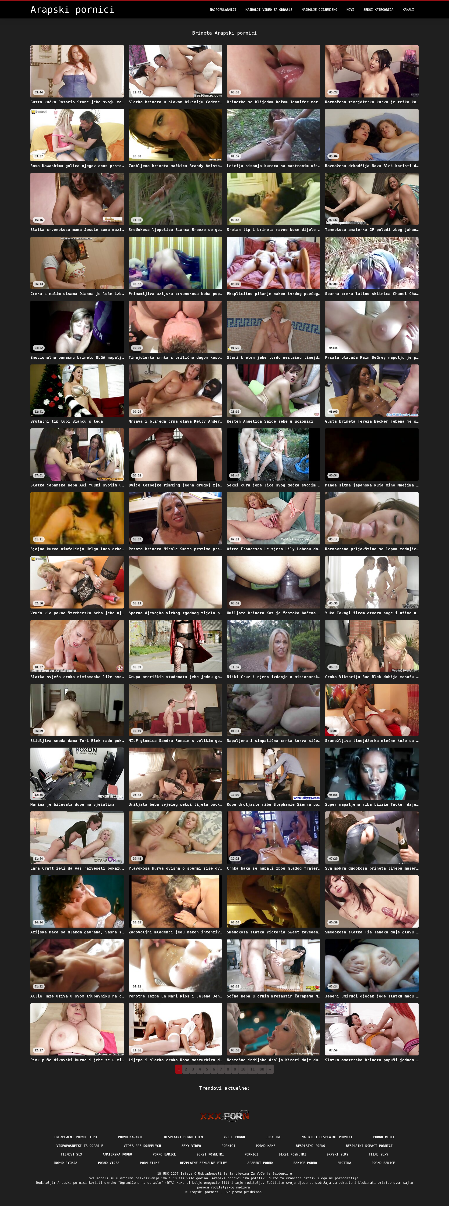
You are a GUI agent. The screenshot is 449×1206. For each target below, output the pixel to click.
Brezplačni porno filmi (76, 1137)
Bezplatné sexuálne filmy (203, 1163)
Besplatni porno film (183, 1137)
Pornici (228, 1146)
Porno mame (265, 1146)
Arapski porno (260, 1163)
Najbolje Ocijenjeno (319, 9)
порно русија (65, 1163)
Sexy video (191, 1146)
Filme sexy (378, 1154)
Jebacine (273, 1137)
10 (243, 1069)
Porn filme (149, 1163)
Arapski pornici (205, 1192)
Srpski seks (337, 1154)
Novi (350, 9)
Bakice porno (305, 1163)
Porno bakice (164, 1154)
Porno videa (108, 1163)
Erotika (344, 1163)
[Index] (224, 1116)
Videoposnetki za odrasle (79, 1146)
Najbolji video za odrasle (269, 9)
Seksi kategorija (378, 9)
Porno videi (384, 1137)
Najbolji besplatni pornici (327, 1137)
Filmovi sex (71, 1154)
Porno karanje (130, 1137)
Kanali (408, 9)
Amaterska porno (117, 1154)
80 (262, 1069)
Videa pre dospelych (142, 1146)
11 (252, 1069)
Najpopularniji (223, 9)
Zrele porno (234, 1137)
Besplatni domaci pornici (369, 1146)
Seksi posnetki (210, 1154)
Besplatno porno (310, 1146)
